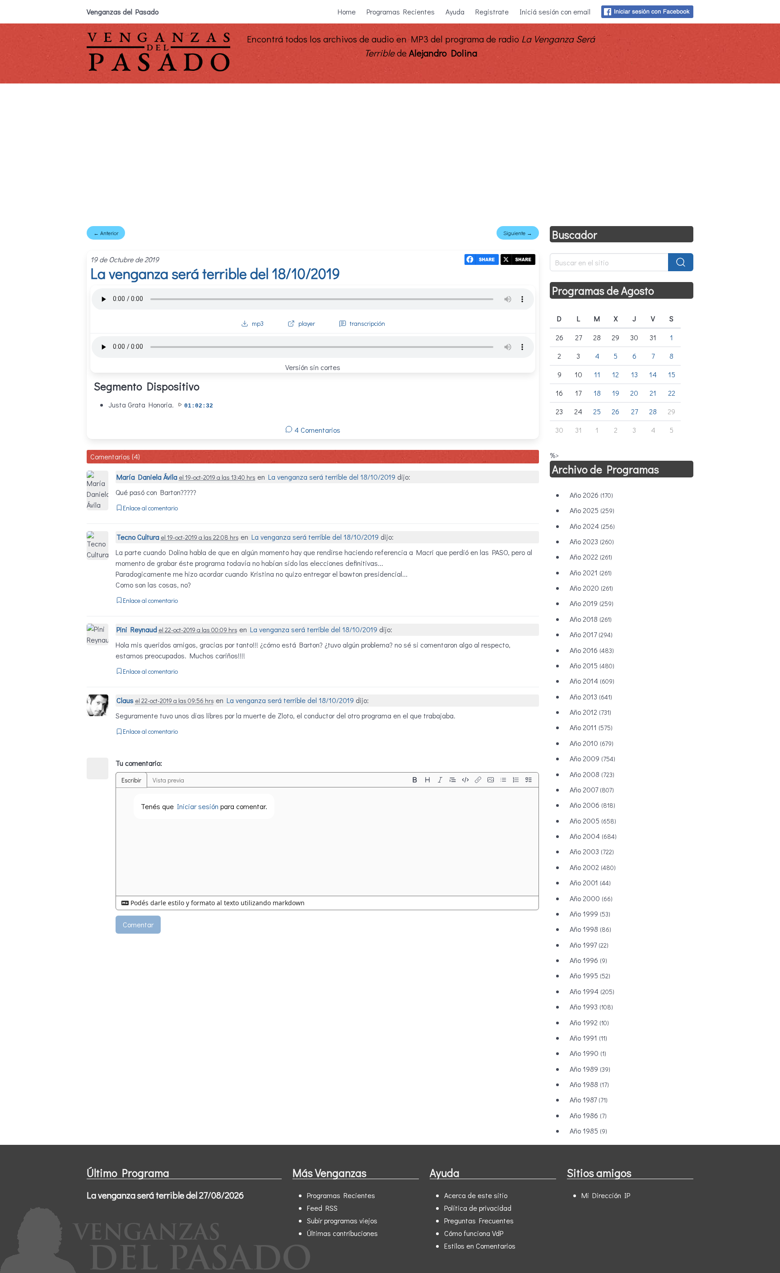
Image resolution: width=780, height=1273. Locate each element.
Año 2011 (591, 727)
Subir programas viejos (342, 1220)
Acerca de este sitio (475, 1195)
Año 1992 (589, 1022)
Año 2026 (591, 495)
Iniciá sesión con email (555, 11)
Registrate (492, 11)
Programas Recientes (401, 11)
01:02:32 (198, 406)
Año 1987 (589, 1099)
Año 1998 (590, 929)
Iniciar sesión (197, 806)
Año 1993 (591, 1006)
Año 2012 (590, 712)
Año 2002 (593, 867)
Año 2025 (592, 510)
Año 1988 (589, 1084)
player (306, 323)
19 (615, 393)
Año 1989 (590, 1069)
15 (671, 374)
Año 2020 (591, 588)
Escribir (131, 780)
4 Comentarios (316, 430)
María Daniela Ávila (146, 476)
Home (347, 11)
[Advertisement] (390, 151)
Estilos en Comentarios (479, 1245)
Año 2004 (593, 836)
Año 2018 (591, 619)
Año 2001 (590, 882)
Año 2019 (591, 603)
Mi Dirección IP (605, 1195)
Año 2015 (592, 665)
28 (653, 411)
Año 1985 (588, 1130)
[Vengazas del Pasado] (158, 69)
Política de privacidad (477, 1208)
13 (634, 374)
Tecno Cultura (137, 537)
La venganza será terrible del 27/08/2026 (165, 1195)
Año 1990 (588, 1053)
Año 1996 (588, 960)
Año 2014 (592, 680)
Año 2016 (592, 650)
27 (634, 411)
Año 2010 (591, 743)
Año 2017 (591, 634)
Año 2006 (592, 805)
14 (653, 374)
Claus (125, 700)
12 (615, 374)
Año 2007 (592, 789)
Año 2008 (592, 774)
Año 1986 (588, 1115)
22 (671, 393)
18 (597, 393)
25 (597, 411)
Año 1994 (592, 991)
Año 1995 (590, 975)
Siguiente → (517, 232)
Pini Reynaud (136, 629)
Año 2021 (591, 572)
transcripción (367, 323)
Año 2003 (592, 851)
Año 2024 (592, 526)
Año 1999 (590, 913)
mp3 (258, 323)
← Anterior (105, 232)
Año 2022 (591, 556)
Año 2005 (593, 820)
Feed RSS (322, 1208)
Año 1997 (589, 944)
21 (653, 393)
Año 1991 (588, 1037)
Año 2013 (591, 696)
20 (634, 393)
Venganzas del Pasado (122, 11)
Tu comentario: (139, 763)
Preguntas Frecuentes (479, 1220)
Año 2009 (592, 758)
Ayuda (455, 11)
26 (615, 411)
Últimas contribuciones (342, 1233)
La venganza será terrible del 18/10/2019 (215, 273)
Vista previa (168, 780)
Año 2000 (591, 898)
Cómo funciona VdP (473, 1233)
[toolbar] (472, 780)
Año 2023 (592, 541)
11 (597, 374)
